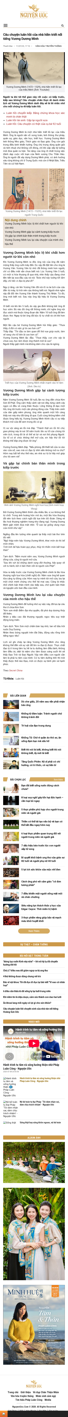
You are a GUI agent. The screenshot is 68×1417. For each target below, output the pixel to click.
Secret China (15, 670)
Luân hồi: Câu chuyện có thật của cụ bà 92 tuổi (33, 123)
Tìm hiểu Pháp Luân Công (28, 1399)
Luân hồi (20, 678)
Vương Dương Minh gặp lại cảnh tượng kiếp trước (32, 231)
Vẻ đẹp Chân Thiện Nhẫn (46, 1392)
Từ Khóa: (8, 678)
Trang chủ (13, 1392)
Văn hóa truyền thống (48, 46)
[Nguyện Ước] (34, 11)
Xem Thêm (34, 931)
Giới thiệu (26, 1392)
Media (48, 1399)
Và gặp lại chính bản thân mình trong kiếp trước (30, 235)
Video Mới (34, 1021)
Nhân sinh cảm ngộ (46, 1396)
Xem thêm (58, 779)
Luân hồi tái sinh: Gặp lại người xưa (26, 120)
